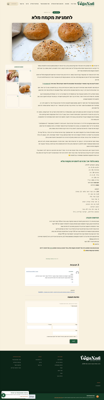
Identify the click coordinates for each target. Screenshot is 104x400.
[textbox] (67, 249)
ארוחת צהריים (59, 362)
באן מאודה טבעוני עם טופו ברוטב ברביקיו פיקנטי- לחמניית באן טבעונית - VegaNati (56, 292)
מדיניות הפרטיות (58, 397)
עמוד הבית (73, 3)
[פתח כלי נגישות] (3, 395)
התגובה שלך (74, 305)
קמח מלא (48, 258)
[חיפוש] (8, 3)
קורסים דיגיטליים (34, 3)
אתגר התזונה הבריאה (16, 368)
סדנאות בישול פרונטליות (57, 3)
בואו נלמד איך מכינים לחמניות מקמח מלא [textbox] (80, 161)
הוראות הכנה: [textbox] (92, 217)
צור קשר (22, 3)
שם (76, 324)
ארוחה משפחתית (58, 365)
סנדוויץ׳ (52, 258)
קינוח (61, 368)
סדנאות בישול (18, 365)
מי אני (27, 3)
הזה (51, 248)
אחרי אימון (60, 370)
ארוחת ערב (59, 359)
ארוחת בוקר (56, 12)
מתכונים (67, 3)
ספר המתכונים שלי (44, 3)
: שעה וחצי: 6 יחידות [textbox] (93, 184)
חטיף (61, 373)
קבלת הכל (30, 397)
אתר (76, 330)
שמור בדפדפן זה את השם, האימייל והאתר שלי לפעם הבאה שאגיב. (61, 336)
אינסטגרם (98, 385)
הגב (72, 281)
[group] (67, 172)
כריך (55, 258)
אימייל (49, 324)
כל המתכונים (39, 359)
